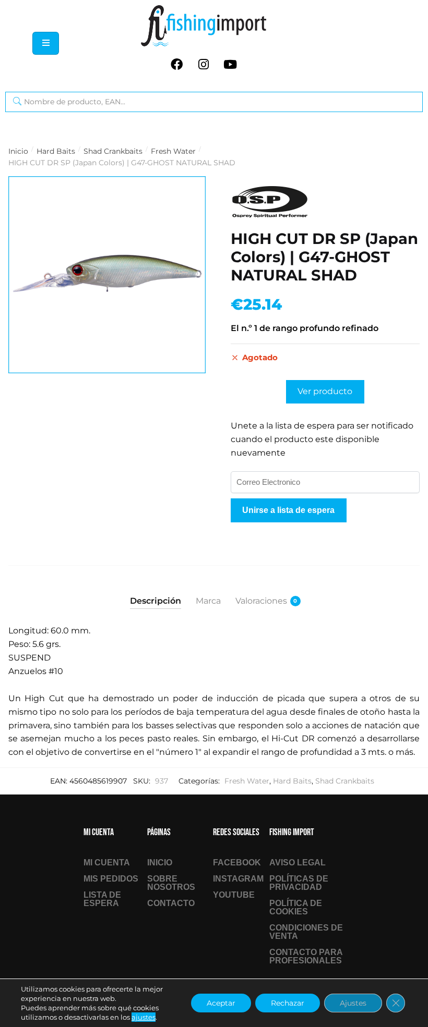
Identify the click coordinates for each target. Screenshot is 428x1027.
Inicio (18, 151)
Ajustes (353, 1003)
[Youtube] (230, 64)
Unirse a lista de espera (288, 510)
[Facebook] (177, 64)
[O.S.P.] (270, 202)
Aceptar (221, 1003)
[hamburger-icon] (45, 43)
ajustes (144, 1017)
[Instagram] (204, 64)
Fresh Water (173, 151)
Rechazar (287, 1003)
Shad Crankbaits (113, 151)
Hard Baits (56, 151)
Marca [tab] (208, 601)
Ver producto (325, 391)
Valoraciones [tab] (261, 601)
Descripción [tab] (155, 601)
